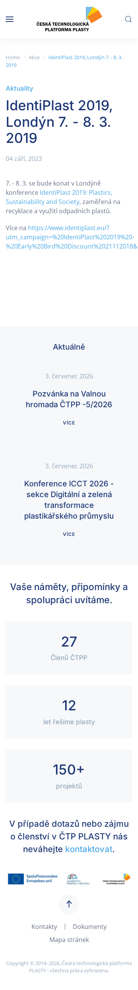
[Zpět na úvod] (69, 19)
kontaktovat (88, 849)
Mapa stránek (69, 939)
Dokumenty (90, 926)
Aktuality (19, 88)
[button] (9, 19)
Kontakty (44, 926)
